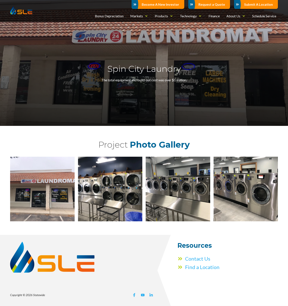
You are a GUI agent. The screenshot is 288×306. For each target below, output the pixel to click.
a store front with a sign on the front (42, 189)
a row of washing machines (178, 189)
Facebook (134, 295)
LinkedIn (151, 295)
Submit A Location (258, 4)
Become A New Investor (160, 4)
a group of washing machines (110, 189)
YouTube (143, 295)
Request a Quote (211, 4)
